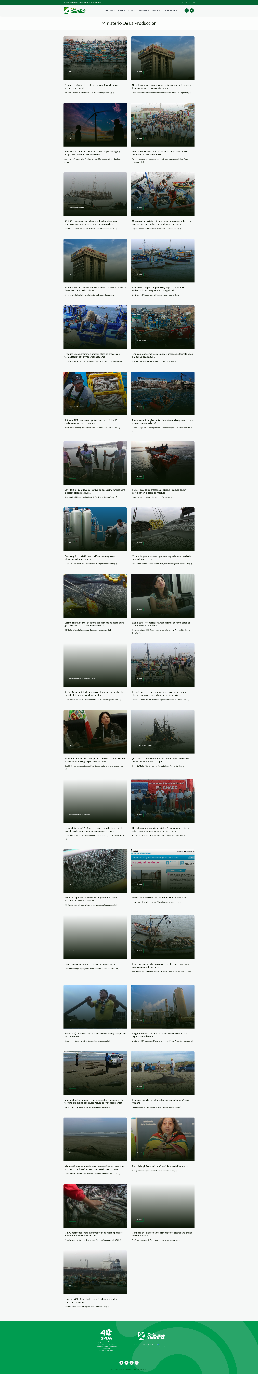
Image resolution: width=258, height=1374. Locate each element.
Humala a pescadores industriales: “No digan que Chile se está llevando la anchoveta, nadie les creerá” (160, 829)
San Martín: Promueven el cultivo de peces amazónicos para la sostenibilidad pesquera (94, 491)
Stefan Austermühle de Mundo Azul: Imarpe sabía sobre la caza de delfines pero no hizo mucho (93, 693)
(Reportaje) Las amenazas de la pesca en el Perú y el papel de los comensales (95, 1035)
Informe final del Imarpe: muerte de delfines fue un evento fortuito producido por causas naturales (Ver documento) (93, 1101)
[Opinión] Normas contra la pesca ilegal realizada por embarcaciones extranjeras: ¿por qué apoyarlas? (91, 222)
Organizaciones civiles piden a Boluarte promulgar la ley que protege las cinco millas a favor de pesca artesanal (162, 222)
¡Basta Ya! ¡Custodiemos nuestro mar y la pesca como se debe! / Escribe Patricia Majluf (160, 760)
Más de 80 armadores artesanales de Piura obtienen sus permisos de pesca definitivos (160, 153)
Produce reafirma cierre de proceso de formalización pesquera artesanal (91, 86)
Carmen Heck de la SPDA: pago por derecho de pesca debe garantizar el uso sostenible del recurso (94, 624)
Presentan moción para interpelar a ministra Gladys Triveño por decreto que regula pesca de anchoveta (94, 760)
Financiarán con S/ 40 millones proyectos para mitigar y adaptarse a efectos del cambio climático (92, 153)
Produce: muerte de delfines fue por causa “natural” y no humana (160, 1101)
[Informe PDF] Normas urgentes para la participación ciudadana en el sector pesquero (91, 422)
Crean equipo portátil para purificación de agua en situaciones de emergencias (89, 558)
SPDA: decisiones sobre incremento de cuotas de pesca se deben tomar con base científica (93, 1234)
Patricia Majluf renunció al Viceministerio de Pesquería (159, 1166)
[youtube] (194, 2)
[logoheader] (74, 8)
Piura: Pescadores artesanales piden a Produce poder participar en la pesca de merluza (159, 491)
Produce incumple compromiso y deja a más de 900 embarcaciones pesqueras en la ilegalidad (158, 289)
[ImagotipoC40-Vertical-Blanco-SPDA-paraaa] (106, 1330)
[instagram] (190, 2)
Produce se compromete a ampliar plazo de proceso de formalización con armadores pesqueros (92, 355)
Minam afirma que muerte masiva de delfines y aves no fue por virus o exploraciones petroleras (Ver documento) (94, 1168)
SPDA (122, 1369)
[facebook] (183, 2)
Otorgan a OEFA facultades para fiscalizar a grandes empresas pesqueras (90, 1300)
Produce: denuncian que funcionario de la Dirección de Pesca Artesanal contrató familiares (95, 289)
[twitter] (186, 2)
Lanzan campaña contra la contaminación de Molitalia (159, 897)
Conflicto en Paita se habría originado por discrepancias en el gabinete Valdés (162, 1234)
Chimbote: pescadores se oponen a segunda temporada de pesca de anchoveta (161, 558)
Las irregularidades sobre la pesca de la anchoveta (89, 963)
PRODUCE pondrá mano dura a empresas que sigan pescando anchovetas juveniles (90, 899)
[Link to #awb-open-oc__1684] (192, 10)
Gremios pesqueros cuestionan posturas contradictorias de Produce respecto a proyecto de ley (161, 86)
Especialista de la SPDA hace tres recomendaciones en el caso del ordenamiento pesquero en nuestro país (93, 829)
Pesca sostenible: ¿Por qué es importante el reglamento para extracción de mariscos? (162, 422)
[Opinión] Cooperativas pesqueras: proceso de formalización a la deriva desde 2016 (162, 355)
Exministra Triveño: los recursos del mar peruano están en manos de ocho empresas (161, 624)
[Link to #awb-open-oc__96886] (187, 10)
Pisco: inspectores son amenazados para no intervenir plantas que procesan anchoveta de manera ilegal (159, 693)
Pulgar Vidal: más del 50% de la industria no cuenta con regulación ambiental (159, 1035)
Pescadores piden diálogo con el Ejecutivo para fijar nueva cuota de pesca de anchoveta (161, 965)
